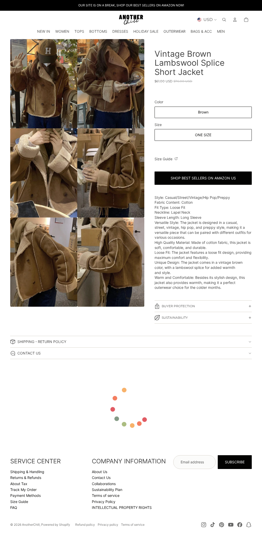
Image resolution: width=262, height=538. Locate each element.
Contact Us (101, 477)
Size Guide (164, 159)
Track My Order (23, 489)
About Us (99, 472)
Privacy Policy (103, 501)
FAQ (13, 507)
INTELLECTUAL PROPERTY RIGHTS (122, 507)
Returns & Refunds (25, 477)
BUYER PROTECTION (178, 306)
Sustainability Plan (107, 489)
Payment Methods (25, 495)
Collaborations (104, 484)
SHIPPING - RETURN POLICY (41, 341)
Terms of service (105, 495)
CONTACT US (29, 353)
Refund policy (85, 524)
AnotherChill (31, 524)
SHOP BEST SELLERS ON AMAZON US (203, 178)
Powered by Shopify (55, 524)
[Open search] (224, 19)
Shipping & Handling (27, 472)
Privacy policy (108, 524)
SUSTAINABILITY (175, 317)
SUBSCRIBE (235, 462)
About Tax (18, 484)
